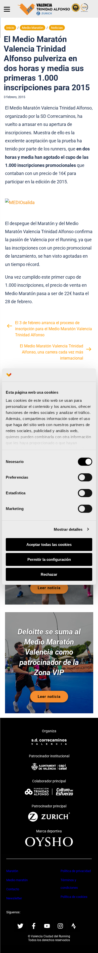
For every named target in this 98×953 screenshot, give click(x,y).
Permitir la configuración (49, 559)
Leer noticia (49, 588)
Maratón (12, 871)
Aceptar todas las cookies (49, 544)
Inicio (10, 28)
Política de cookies (74, 897)
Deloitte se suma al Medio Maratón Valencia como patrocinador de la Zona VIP (49, 652)
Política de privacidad (76, 871)
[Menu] (7, 9)
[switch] (85, 477)
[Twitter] (20, 926)
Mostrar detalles (68, 529)
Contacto (12, 889)
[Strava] (74, 926)
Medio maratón (17, 880)
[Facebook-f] (34, 926)
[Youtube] (47, 926)
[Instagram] (60, 926)
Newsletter (14, 898)
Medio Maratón (32, 28)
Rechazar (49, 574)
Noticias (57, 28)
